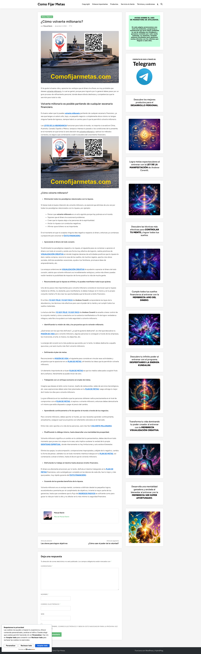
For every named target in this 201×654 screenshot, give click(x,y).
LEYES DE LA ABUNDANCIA (55, 125)
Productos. (114, 4)
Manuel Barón (47, 26)
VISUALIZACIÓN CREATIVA (52, 254)
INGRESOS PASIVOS (86, 493)
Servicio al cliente (128, 4)
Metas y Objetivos (47, 17)
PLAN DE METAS (74, 361)
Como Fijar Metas (51, 4)
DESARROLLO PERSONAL (144, 105)
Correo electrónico (51, 604)
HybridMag (159, 651)
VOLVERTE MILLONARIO (101, 426)
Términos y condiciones (146, 4)
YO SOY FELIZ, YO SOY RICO (61, 300)
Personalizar (10, 646)
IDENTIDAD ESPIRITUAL (51, 444)
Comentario (47, 566)
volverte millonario (72, 113)
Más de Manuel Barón (61, 517)
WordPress (149, 651)
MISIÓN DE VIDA (48, 334)
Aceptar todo (42, 646)
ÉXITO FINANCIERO (72, 236)
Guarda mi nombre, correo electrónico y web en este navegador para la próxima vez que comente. (79, 628)
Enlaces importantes (100, 4)
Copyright (86, 4)
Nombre (45, 594)
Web (42, 614)
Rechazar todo (26, 646)
